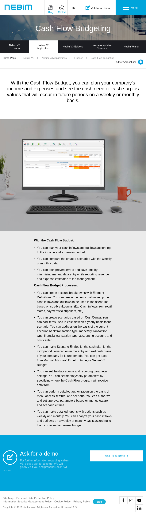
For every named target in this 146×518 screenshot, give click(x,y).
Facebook (123, 500)
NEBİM (18, 7)
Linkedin (139, 508)
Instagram (131, 500)
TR (73, 7)
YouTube (139, 500)
